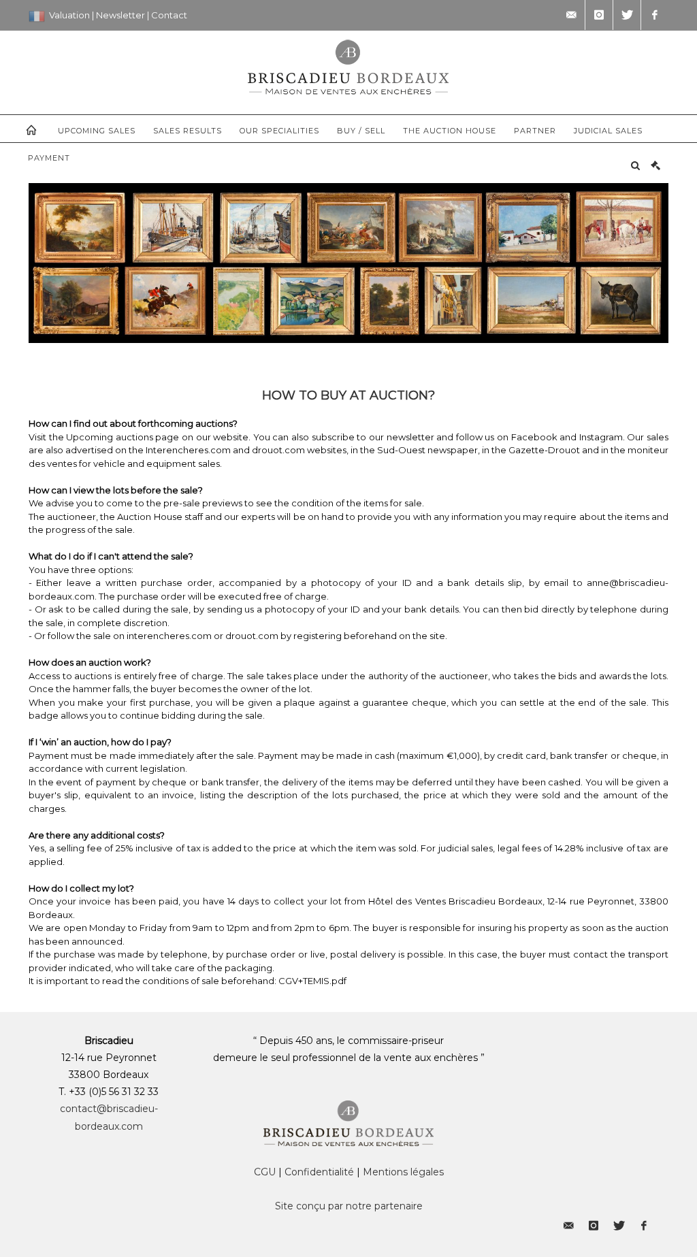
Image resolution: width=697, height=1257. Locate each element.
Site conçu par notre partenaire (349, 1206)
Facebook (535, 436)
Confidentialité (319, 1172)
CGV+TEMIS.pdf (312, 980)
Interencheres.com (188, 449)
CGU (265, 1172)
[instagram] (599, 15)
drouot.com (278, 449)
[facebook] (654, 15)
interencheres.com (169, 635)
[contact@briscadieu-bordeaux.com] (571, 15)
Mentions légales (403, 1172)
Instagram (601, 436)
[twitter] (627, 15)
